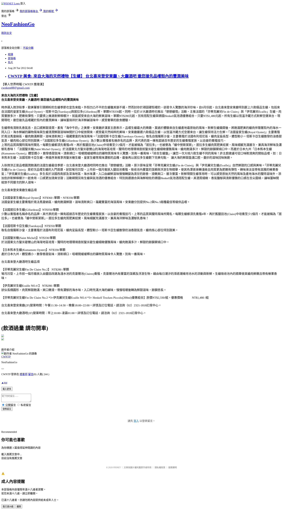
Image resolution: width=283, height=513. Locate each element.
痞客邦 (24, 374)
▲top (4, 382)
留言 (30, 374)
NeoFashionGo (18, 24)
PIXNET (117, 467)
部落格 (12, 58)
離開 (19, 506)
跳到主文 (6, 33)
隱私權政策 (160, 467)
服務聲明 (172, 467)
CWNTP (6, 356)
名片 (10, 62)
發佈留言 (7, 409)
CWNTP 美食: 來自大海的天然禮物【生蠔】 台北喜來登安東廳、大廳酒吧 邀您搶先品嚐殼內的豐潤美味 (98, 76)
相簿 (10, 54)
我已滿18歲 (8, 506)
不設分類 (28, 48)
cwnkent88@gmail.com (15, 87)
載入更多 (7, 389)
